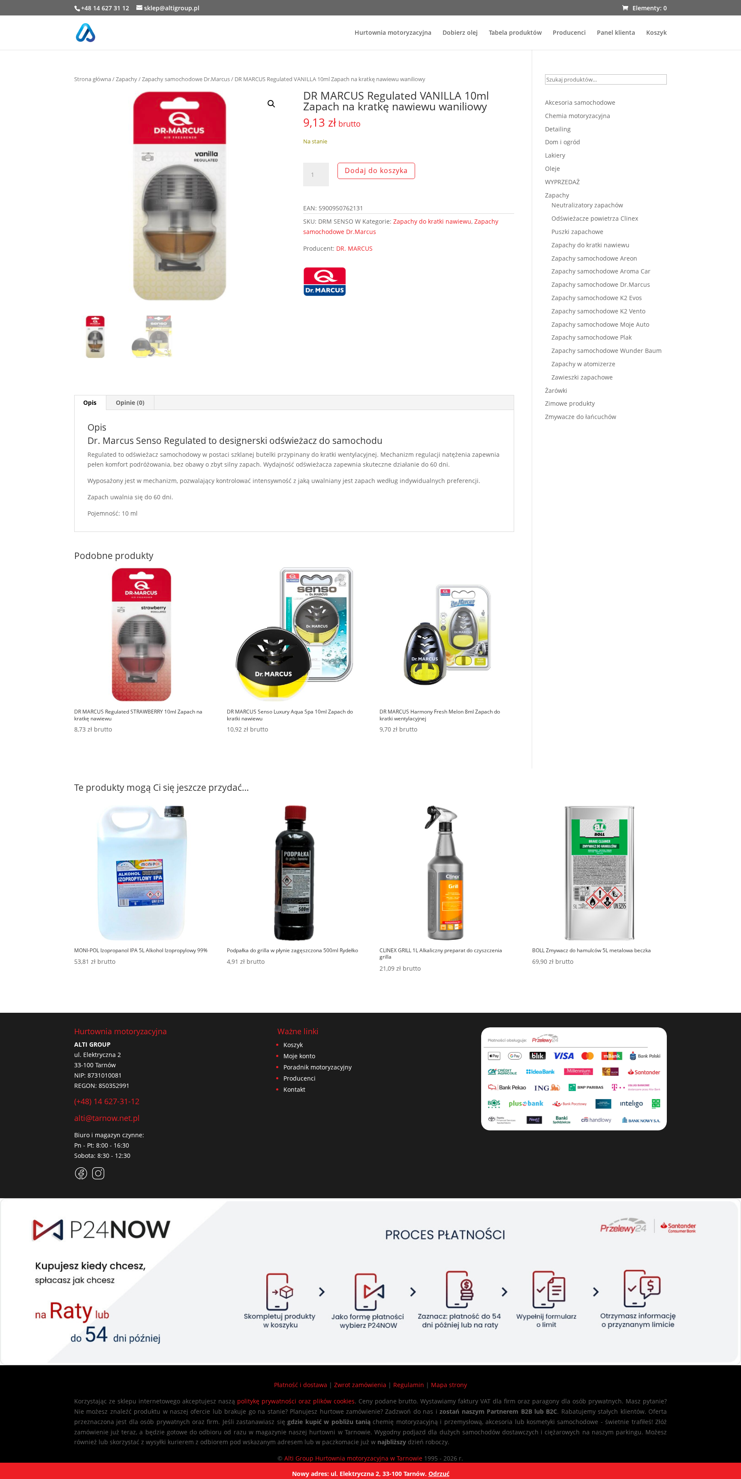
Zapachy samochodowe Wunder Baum (606, 350)
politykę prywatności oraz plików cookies (296, 1401)
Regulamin (408, 1385)
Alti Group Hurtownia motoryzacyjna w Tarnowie (353, 1458)
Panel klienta (616, 33)
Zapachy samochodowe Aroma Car (601, 271)
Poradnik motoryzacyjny (317, 1067)
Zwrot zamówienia (360, 1385)
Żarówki (556, 390)
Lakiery (555, 155)
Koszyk (656, 33)
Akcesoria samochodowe (580, 102)
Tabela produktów (515, 33)
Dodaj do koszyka (376, 170)
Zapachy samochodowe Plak (591, 337)
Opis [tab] (89, 402)
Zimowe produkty (570, 403)
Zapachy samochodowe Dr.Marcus (186, 79)
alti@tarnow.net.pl (107, 1118)
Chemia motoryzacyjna (577, 116)
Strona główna (92, 79)
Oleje (552, 168)
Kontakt (294, 1089)
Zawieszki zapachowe (582, 377)
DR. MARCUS (354, 248)
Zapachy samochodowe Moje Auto (600, 324)
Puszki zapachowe (577, 232)
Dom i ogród (562, 142)
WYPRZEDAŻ (562, 182)
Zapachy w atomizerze (583, 364)
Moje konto (299, 1056)
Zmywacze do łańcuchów (580, 417)
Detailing (558, 129)
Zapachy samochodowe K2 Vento (598, 311)
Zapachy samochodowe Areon (594, 258)
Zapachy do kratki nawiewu (432, 221)
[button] (271, 104)
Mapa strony (449, 1385)
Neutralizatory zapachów (587, 205)
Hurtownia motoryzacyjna (393, 33)
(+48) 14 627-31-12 (106, 1101)
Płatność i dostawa (300, 1385)
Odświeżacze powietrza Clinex (594, 218)
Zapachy (126, 79)
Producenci (569, 33)
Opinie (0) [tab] (130, 402)
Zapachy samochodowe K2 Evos (596, 298)
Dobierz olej (460, 33)
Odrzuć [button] (438, 1474)
